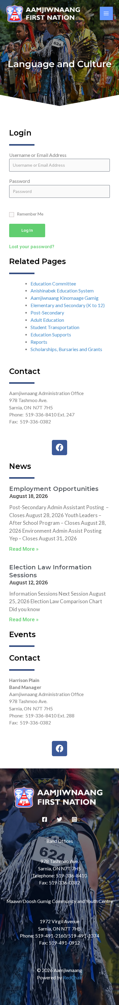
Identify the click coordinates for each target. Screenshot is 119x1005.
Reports (39, 342)
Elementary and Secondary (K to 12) (68, 305)
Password (19, 181)
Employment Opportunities (54, 488)
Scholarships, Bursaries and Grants (66, 349)
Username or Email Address (38, 155)
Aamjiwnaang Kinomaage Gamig (65, 298)
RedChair (72, 977)
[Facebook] (44, 819)
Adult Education (47, 320)
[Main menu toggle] (106, 13)
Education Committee (53, 283)
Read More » (23, 549)
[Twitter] (59, 819)
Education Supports (51, 334)
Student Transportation (55, 327)
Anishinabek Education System (62, 290)
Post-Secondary (47, 312)
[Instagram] (74, 819)
